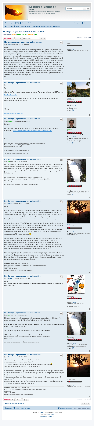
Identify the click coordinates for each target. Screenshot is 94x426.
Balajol (19, 34)
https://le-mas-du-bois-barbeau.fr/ (13, 113)
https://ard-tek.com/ (10, 94)
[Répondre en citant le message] (61, 42)
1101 (74, 302)
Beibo (68, 224)
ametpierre (31, 34)
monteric (24, 34)
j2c (36, 34)
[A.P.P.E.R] (16, 12)
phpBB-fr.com (50, 414)
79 (74, 231)
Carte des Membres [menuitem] (27, 23)
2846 (74, 105)
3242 (74, 190)
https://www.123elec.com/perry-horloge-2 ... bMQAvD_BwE (32, 130)
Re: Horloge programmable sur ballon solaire (22, 83)
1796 (74, 136)
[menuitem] (16, 23)
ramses (14, 34)
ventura (69, 294)
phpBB (42, 412)
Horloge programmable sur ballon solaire (23, 31)
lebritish (69, 98)
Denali (68, 42)
